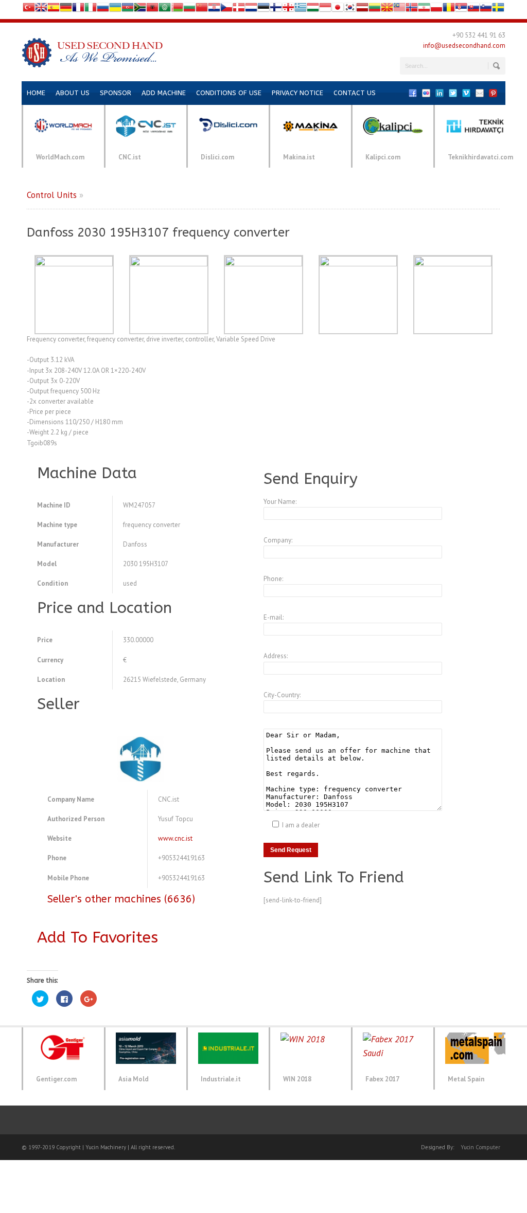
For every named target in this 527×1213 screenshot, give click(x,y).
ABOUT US (73, 93)
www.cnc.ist (175, 838)
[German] (66, 9)
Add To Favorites (97, 937)
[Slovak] (473, 9)
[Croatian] (214, 9)
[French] (78, 9)
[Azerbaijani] (127, 9)
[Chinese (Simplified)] (202, 9)
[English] (41, 9)
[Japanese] (337, 9)
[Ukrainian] (115, 9)
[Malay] (399, 9)
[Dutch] (251, 9)
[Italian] (90, 9)
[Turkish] (29, 9)
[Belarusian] (177, 9)
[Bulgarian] (189, 9)
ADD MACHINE (164, 93)
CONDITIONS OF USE (228, 93)
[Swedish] (498, 9)
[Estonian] (263, 9)
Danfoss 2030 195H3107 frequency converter (158, 232)
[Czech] (226, 9)
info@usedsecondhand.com (464, 45)
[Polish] (436, 9)
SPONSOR (115, 93)
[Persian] (424, 9)
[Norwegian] (412, 9)
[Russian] (103, 9)
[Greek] (300, 9)
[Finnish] (276, 9)
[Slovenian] (486, 9)
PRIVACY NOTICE (297, 93)
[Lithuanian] (374, 9)
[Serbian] (461, 9)
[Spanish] (53, 9)
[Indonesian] (325, 9)
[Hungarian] (313, 9)
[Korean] (350, 9)
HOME (36, 93)
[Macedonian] (387, 9)
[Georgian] (288, 9)
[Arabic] (165, 9)
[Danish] (239, 9)
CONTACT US (354, 93)
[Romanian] (449, 9)
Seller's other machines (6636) (121, 899)
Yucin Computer (480, 1147)
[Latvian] (362, 9)
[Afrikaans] (140, 9)
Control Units (52, 195)
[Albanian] (152, 9)
